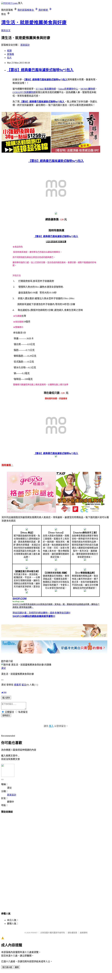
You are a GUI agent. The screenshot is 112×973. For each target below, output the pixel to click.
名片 (9, 57)
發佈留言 (6, 715)
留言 (24, 684)
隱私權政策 (72, 933)
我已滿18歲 (7, 967)
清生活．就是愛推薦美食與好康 (33, 22)
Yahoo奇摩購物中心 (68, 89)
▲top (3, 692)
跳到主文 (5, 30)
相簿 (9, 50)
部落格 (10, 54)
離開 (17, 967)
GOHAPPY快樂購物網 (24, 92)
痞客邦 (17, 684)
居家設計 (25, 45)
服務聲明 (84, 933)
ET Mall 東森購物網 (46, 89)
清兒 (3, 668)
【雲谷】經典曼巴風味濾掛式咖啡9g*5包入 (40, 70)
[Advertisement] (56, 859)
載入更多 (6, 698)
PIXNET (34, 933)
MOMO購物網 (87, 89)
